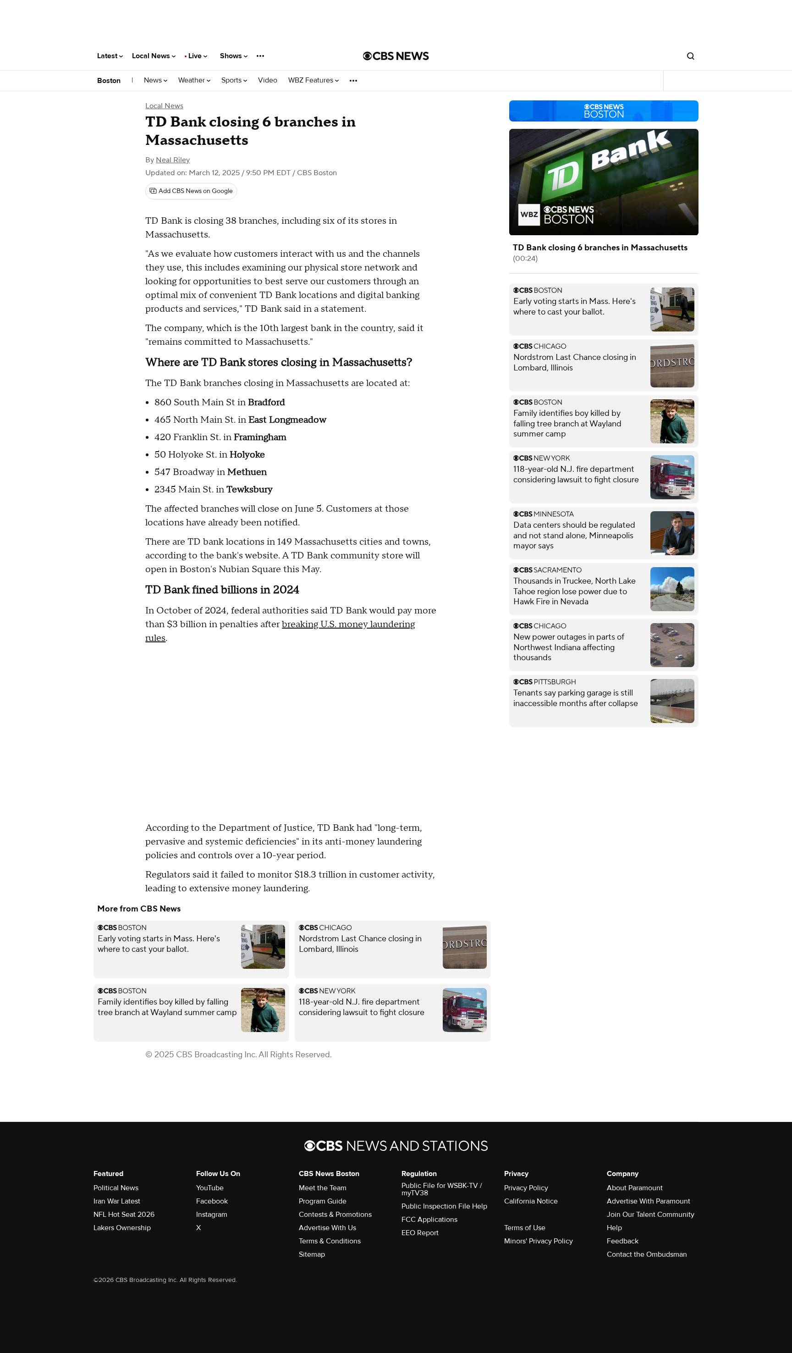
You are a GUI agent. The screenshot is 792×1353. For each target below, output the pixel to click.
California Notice (531, 1201)
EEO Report (420, 1233)
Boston (109, 80)
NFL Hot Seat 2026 (124, 1214)
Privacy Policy (526, 1188)
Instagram (211, 1214)
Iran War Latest (117, 1201)
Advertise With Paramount (648, 1201)
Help (614, 1228)
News (154, 80)
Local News (152, 56)
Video (267, 80)
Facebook (212, 1201)
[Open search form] (691, 56)
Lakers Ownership (122, 1228)
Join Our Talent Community (650, 1214)
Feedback (622, 1241)
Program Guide (322, 1201)
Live (196, 56)
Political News (116, 1188)
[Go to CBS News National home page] (396, 56)
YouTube (210, 1188)
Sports (232, 80)
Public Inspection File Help (444, 1206)
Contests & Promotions (335, 1214)
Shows (232, 56)
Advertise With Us (327, 1228)
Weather (192, 80)
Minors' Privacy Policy (538, 1241)
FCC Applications (429, 1219)
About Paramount (635, 1188)
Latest (108, 56)
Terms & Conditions (330, 1241)
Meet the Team (322, 1188)
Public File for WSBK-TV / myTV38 (442, 1189)
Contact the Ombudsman (647, 1254)
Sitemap (312, 1254)
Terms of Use (524, 1228)
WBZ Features (311, 80)
